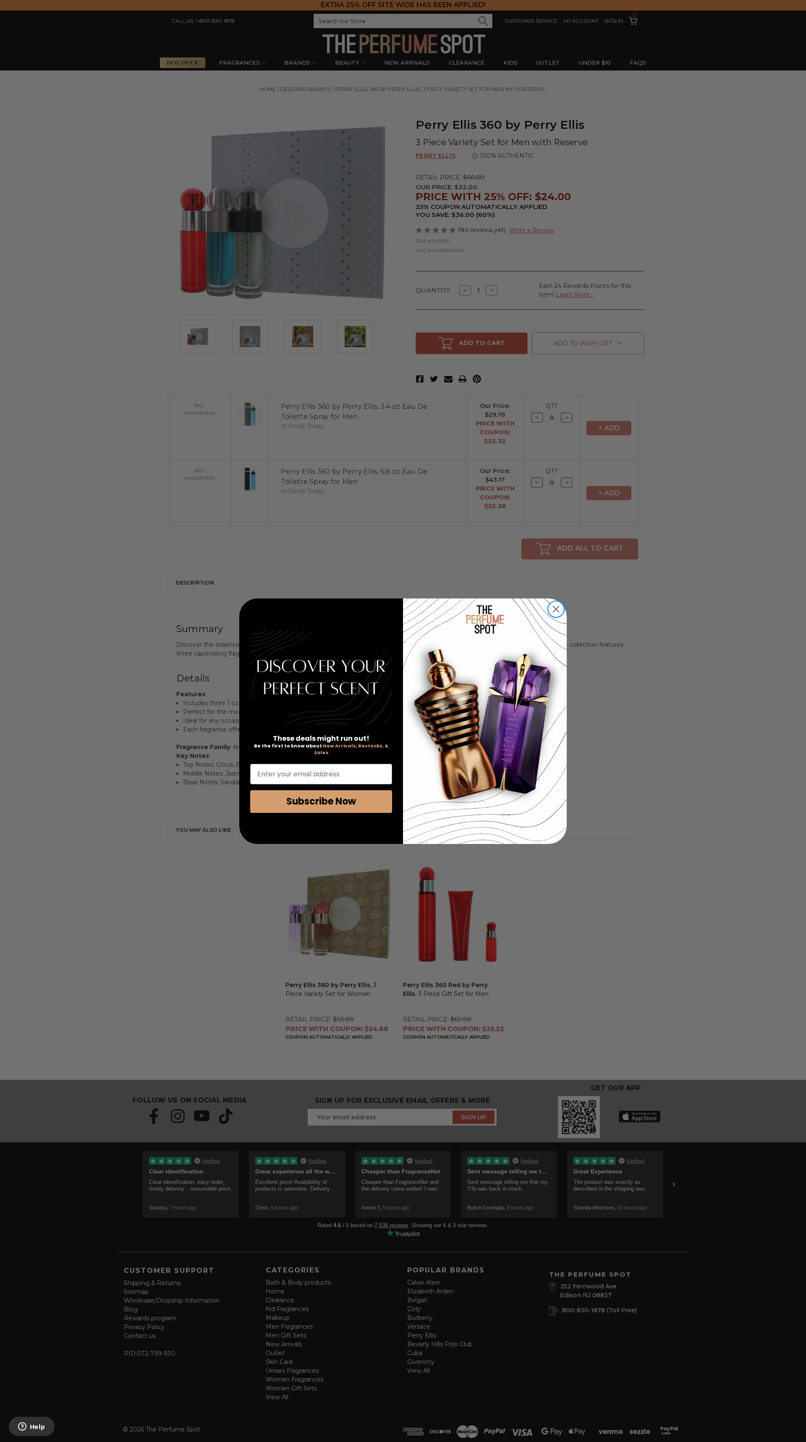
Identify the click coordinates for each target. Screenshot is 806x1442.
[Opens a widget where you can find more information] (31, 1427)
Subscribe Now (321, 801)
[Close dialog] (556, 609)
